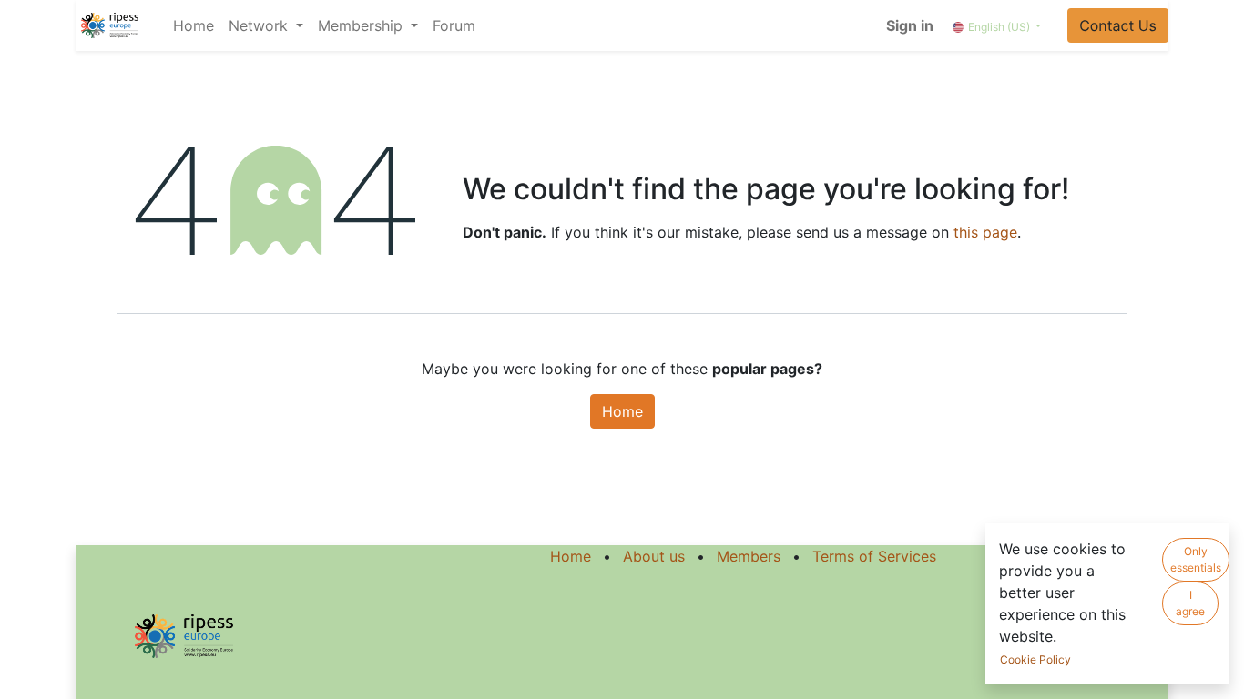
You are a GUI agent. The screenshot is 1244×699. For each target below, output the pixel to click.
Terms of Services (874, 556)
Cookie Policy (1035, 659)
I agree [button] (1190, 603)
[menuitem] (193, 25)
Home (622, 411)
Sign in (909, 25)
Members (748, 556)
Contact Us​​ (1118, 25)
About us (654, 556)
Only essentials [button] (1195, 559)
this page (985, 232)
